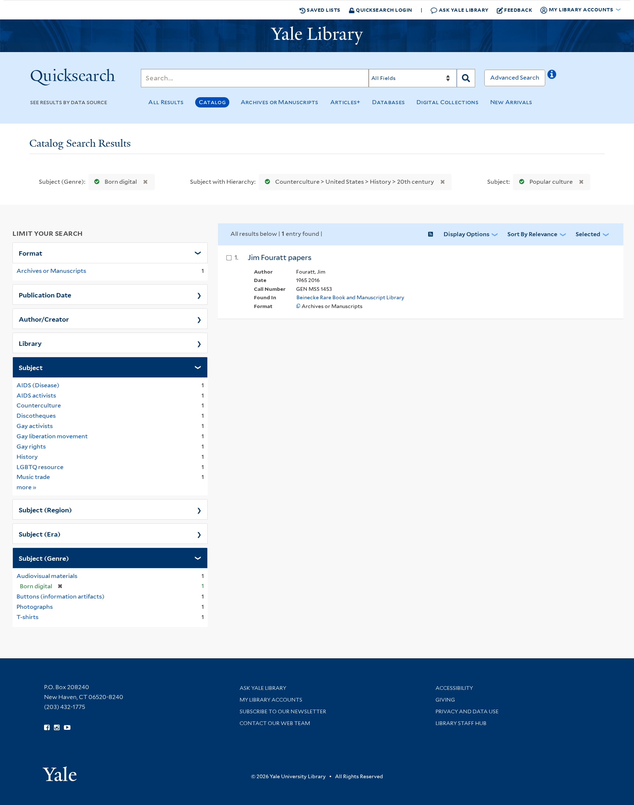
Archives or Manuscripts (279, 102)
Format (30, 252)
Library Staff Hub (461, 723)
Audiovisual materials (47, 575)
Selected (588, 234)
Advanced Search (514, 77)
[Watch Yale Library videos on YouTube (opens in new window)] (67, 727)
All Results (165, 102)
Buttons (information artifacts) (61, 596)
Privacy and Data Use (467, 711)
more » (27, 487)
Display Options (466, 234)
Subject (31, 367)
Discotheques (36, 415)
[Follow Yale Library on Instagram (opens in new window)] (56, 727)
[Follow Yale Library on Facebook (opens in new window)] (47, 727)
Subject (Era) (40, 533)
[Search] (466, 78)
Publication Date (45, 294)
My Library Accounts (271, 700)
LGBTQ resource (40, 467)
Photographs (35, 606)
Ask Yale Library (463, 9)
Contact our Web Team (275, 723)
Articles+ (345, 102)
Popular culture (551, 181)
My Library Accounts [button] (581, 9)
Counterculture (39, 405)
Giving (445, 700)
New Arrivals (511, 102)
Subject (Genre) (44, 557)
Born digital (120, 181)
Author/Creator (44, 318)
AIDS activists (36, 395)
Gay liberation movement (52, 436)
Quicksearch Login (383, 9)
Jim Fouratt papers (279, 257)
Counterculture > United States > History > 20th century (354, 181)
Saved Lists (323, 9)
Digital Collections (447, 102)
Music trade (33, 476)
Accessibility (454, 688)
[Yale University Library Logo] (317, 35)
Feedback (518, 9)
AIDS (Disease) (38, 385)
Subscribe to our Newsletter (283, 711)
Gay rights (31, 446)
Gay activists (35, 425)
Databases (388, 102)
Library (30, 343)
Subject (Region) (45, 509)
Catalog (212, 102)
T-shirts (28, 617)
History (27, 456)
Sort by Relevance (532, 234)
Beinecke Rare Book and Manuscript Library (350, 297)
